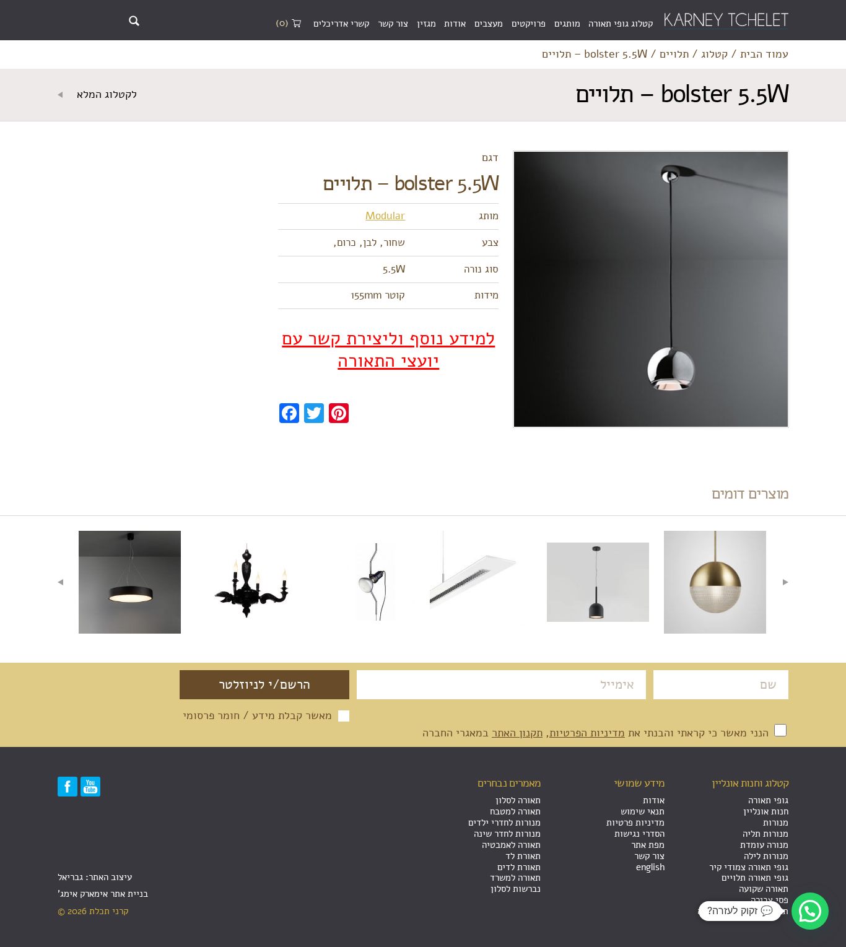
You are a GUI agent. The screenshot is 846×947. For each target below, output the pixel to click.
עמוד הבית (764, 54)
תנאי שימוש (643, 811)
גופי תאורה (768, 800)
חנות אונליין (765, 811)
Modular (385, 216)
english (650, 867)
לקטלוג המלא (105, 95)
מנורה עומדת (764, 845)
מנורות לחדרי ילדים (504, 822)
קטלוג (714, 54)
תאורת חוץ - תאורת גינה (742, 911)
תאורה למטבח (515, 811)
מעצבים (488, 23)
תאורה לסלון (518, 800)
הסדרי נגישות (639, 833)
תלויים (674, 54)
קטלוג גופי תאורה (620, 23)
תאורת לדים (519, 867)
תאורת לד (523, 856)
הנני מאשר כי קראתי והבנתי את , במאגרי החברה (597, 732)
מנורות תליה (765, 833)
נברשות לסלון (516, 889)
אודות (455, 23)
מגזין (426, 23)
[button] (810, 911)
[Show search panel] (134, 20)
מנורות (775, 822)
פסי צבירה (769, 900)
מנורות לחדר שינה (507, 833)
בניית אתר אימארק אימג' (103, 894)
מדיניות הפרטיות (587, 732)
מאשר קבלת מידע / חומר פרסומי (257, 716)
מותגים (567, 23)
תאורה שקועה (763, 889)
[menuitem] (620, 24)
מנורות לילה (766, 856)
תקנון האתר (517, 732)
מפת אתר (648, 845)
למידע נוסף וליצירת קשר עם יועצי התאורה (388, 350)
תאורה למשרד (515, 877)
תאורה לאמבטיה (511, 845)
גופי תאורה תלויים (755, 877)
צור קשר (393, 23)
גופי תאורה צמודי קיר (748, 867)
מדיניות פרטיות (635, 822)
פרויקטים (529, 23)
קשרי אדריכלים (341, 23)
